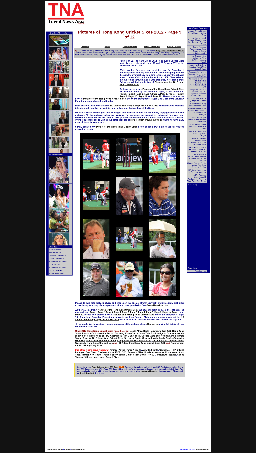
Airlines (113, 350)
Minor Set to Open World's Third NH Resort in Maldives (197, 120)
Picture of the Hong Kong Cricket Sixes (116, 127)
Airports (137, 350)
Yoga (77, 355)
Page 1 (123, 94)
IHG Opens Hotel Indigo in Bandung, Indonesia (197, 171)
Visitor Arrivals (117, 355)
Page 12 (157, 96)
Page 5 (155, 94)
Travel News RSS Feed (58, 262)
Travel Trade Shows (56, 273)
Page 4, (148, 94)
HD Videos (53, 33)
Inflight (180, 350)
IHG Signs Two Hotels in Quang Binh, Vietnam (196, 100)
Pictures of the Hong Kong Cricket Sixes (163, 89)
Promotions (171, 352)
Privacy (60, 449)
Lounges (79, 352)
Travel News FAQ (87, 373)
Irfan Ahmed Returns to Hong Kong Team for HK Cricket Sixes (118, 340)
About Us (67, 449)
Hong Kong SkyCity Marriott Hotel (169, 51)
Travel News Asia (130, 47)
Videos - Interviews (56, 259)
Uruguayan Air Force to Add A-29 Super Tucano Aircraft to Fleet (197, 74)
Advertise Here (200, 271)
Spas (181, 352)
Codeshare (165, 350)
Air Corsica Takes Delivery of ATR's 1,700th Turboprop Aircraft (199, 59)
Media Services (55, 250)
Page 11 (143, 96)
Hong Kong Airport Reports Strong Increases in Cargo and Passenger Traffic (197, 141)
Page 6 (163, 94)
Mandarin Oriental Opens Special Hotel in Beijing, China (196, 33)
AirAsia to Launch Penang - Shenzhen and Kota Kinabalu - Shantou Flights (196, 41)
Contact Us (153, 324)
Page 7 (172, 94)
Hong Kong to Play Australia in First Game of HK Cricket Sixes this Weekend (129, 336)
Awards (146, 350)
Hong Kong (98, 357)
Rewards (132, 352)
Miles (140, 352)
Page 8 (180, 94)
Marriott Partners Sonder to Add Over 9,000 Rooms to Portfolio (196, 165)
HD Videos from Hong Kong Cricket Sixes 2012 (134, 106)
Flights (154, 350)
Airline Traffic (125, 350)
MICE (118, 352)
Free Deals (140, 355)
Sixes (116, 357)
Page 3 (139, 94)
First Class (91, 352)
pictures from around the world (146, 120)
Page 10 (132, 96)
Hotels (147, 352)
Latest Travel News (152, 47)
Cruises (130, 355)
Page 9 (123, 96)
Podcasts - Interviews (57, 256)
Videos (88, 357)
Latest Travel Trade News (198, 28)
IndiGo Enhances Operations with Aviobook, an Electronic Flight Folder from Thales (196, 178)
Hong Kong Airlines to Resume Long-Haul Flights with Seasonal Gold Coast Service (198, 93)
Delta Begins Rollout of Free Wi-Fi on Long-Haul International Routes (197, 149)
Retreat (85, 355)
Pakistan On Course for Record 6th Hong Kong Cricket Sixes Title (116, 333)
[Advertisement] (152, 13)
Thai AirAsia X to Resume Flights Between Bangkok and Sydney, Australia (196, 157)
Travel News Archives (57, 267)
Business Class (106, 352)
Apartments (158, 352)
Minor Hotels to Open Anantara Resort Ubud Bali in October (197, 67)
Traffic (106, 355)
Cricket (109, 357)
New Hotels (95, 355)
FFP (174, 350)
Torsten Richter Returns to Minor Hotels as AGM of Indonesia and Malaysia (197, 112)
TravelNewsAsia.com (157, 305)
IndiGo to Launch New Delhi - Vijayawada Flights (197, 133)
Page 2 (131, 94)
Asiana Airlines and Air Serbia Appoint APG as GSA (197, 127)
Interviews (162, 355)
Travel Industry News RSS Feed (105, 367)
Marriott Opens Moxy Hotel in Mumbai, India (197, 105)
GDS (124, 352)
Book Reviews (54, 264)
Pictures (172, 355)
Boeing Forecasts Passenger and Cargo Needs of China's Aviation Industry (198, 50)
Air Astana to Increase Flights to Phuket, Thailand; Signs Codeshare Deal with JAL (197, 83)
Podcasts (63, 33)
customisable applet (149, 371)
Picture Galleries (174, 47)
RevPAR (151, 355)
